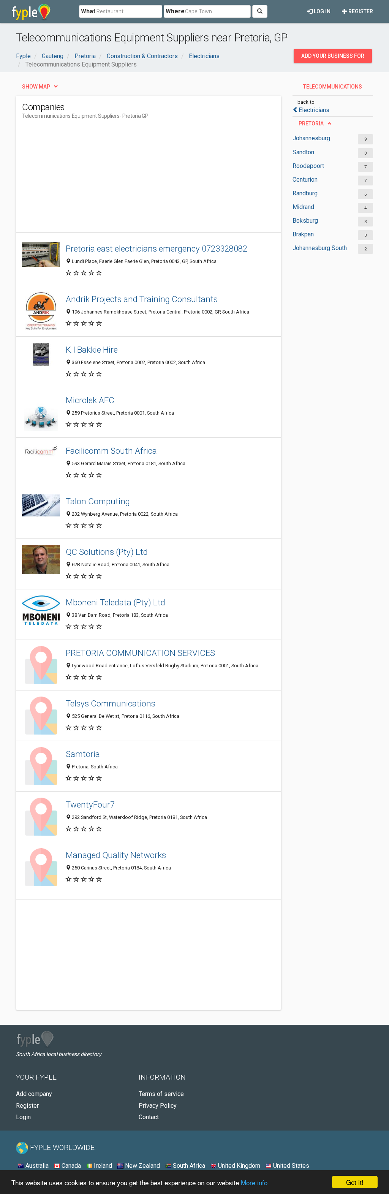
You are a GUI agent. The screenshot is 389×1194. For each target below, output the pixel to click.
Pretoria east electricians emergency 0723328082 (156, 248)
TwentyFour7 (90, 804)
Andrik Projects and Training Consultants (142, 299)
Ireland (102, 1165)
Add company (34, 1093)
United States (290, 1165)
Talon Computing (98, 501)
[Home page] (31, 11)
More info (254, 1182)
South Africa (188, 1165)
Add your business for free (332, 58)
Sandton (303, 152)
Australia (36, 1165)
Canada (70, 1165)
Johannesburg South (320, 248)
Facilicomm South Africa (111, 451)
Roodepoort (308, 165)
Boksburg (305, 220)
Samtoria (83, 754)
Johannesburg (311, 138)
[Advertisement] (160, 179)
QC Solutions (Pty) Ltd (107, 552)
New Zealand (141, 1165)
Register (360, 11)
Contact (149, 1117)
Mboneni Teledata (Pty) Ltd (115, 602)
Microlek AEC (90, 400)
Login (23, 1117)
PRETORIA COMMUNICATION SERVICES (140, 653)
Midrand (303, 207)
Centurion (305, 179)
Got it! (355, 1182)
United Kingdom (238, 1165)
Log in (321, 11)
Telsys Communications (110, 703)
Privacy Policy (158, 1105)
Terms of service (161, 1093)
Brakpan (303, 234)
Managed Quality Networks (116, 855)
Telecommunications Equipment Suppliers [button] (330, 88)
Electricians (314, 110)
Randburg (305, 193)
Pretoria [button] (311, 123)
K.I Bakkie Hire (92, 350)
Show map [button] (36, 87)
